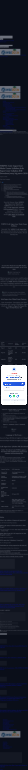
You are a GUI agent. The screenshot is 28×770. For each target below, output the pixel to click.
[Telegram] (10, 396)
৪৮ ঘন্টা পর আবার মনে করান (14, 400)
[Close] (24, 367)
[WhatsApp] (14, 396)
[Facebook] (17, 396)
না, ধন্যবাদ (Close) (14, 402)
